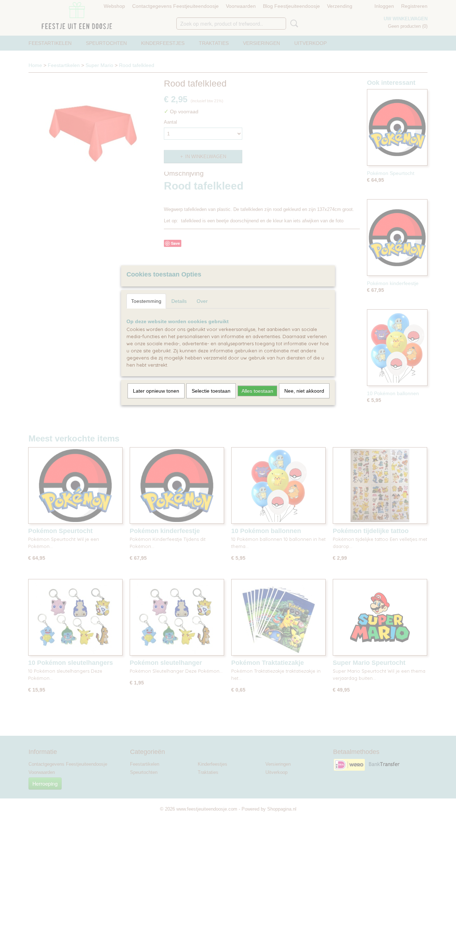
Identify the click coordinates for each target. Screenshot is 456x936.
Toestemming (146, 301)
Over (202, 301)
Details (179, 301)
